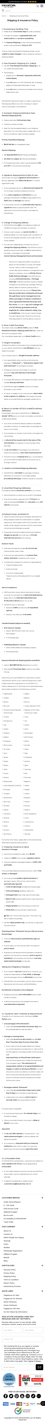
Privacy (38, 1361)
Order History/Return (12, 1202)
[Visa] (12, 1404)
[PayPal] (33, 1404)
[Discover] (26, 1404)
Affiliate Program (10, 1254)
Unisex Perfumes (10, 1305)
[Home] (9, 6)
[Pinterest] (17, 1396)
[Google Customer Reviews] (22, 1411)
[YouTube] (22, 1396)
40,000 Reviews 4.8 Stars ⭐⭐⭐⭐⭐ (22, 1)
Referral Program (10, 1212)
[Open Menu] (41, 6)
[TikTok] (33, 1396)
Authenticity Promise (12, 1286)
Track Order (8, 1222)
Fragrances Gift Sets (12, 1308)
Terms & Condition (11, 1280)
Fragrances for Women (13, 1298)
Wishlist (7, 1247)
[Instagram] (28, 1396)
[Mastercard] (19, 1404)
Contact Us (8, 1234)
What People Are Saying (14, 1237)
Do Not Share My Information (15, 1312)
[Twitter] (11, 1396)
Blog (5, 1261)
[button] (39, 1367)
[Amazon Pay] (39, 1404)
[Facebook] (5, 1396)
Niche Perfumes (10, 1302)
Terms (30, 1361)
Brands (6, 1257)
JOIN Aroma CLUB (11, 1209)
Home (4, 16)
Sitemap (7, 1241)
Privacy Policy (9, 1273)
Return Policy (9, 1283)
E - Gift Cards (9, 1205)
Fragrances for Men (11, 1295)
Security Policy (9, 1270)
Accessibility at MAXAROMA (15, 1219)
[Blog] (39, 1396)
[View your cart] (37, 6)
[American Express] (6, 1404)
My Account (8, 1215)
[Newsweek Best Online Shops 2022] (31, 1380)
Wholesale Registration (13, 1251)
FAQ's (6, 1244)
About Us (7, 1231)
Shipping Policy (10, 1276)
